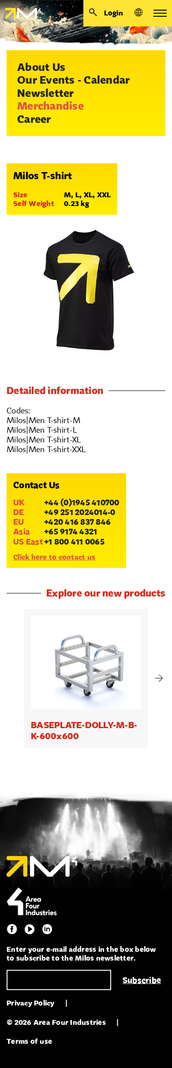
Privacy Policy (31, 1003)
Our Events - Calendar (73, 79)
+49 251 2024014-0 (79, 512)
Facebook (12, 929)
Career (34, 118)
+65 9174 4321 (70, 531)
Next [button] (158, 678)
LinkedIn (47, 929)
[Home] (20, 13)
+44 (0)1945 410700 (82, 502)
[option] (86, 678)
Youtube (29, 929)
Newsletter (45, 92)
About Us (41, 67)
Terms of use (29, 1041)
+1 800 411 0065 (74, 541)
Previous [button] (13, 678)
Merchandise (50, 105)
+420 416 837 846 (77, 522)
